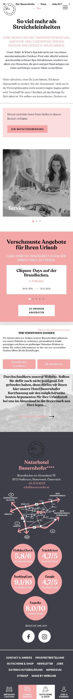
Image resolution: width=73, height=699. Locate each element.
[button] (33, 221)
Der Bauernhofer (25, 4)
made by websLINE (44, 676)
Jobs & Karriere (61, 4)
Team (43, 4)
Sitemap (22, 676)
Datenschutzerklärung (26, 670)
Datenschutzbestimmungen (54, 329)
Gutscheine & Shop (20, 664)
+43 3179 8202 (36, 483)
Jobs (59, 664)
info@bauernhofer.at (36, 487)
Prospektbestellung (49, 658)
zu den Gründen (32, 416)
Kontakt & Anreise (19, 658)
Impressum (54, 670)
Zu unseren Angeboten (36, 311)
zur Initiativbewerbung (27, 129)
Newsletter (45, 664)
